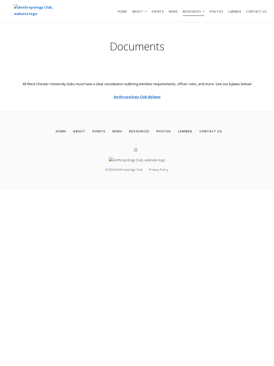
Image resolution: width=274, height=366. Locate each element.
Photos (216, 11)
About (137, 11)
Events (158, 11)
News (173, 11)
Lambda (234, 11)
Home (122, 11)
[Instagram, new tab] (135, 150)
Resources (192, 11)
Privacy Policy (158, 169)
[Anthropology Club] (39, 11)
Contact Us (256, 11)
